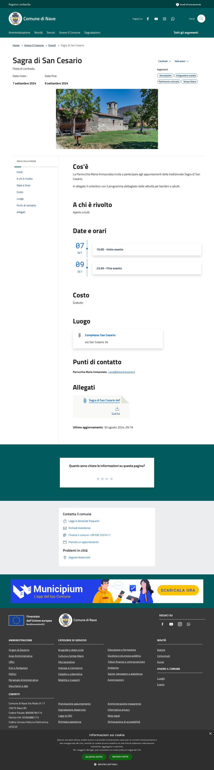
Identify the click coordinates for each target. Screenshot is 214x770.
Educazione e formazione (122, 650)
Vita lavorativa (66, 662)
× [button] (210, 733)
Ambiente (113, 668)
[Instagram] (163, 18)
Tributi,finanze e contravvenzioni (126, 662)
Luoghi (161, 678)
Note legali (114, 716)
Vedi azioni (180, 61)
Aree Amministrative (20, 656)
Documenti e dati (18, 686)
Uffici (12, 662)
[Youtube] (154, 18)
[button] (106, 764)
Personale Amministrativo (23, 680)
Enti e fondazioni (18, 668)
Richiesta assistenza (69, 722)
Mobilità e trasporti (69, 680)
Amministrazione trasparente (124, 704)
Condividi (163, 61)
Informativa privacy (119, 710)
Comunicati (163, 656)
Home (16, 45)
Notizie (161, 650)
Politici (12, 674)
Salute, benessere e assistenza (125, 674)
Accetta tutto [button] (94, 756)
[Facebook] (146, 18)
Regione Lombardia (19, 4)
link (139, 749)
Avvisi (160, 662)
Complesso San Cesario (100, 335)
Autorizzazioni (116, 680)
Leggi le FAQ (65, 716)
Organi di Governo (19, 650)
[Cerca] (201, 19)
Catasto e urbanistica (70, 674)
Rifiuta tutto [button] (120, 756)
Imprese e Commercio (70, 668)
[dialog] (107, 750)
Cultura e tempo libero (71, 656)
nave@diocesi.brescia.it (122, 372)
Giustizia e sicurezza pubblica (124, 656)
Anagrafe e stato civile (71, 650)
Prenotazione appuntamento (74, 704)
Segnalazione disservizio (72, 710)
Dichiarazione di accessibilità (124, 722)
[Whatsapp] (171, 18)
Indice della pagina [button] (26, 161)
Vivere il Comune (34, 45)
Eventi (52, 45)
